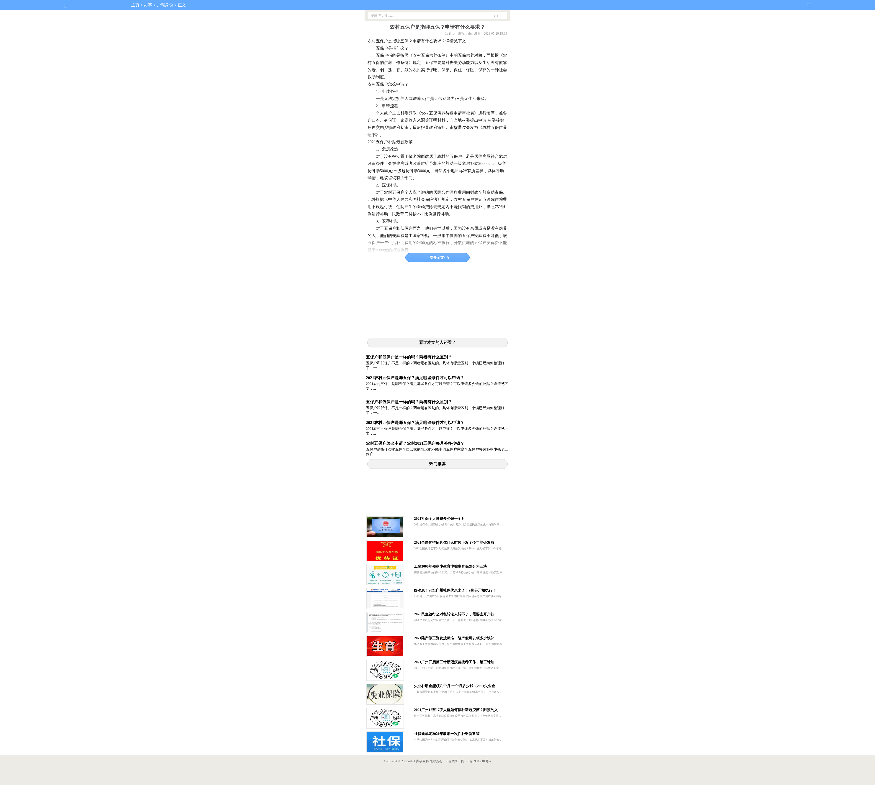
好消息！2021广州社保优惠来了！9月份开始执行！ (455, 590)
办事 (148, 5)
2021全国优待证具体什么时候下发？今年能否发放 (454, 542)
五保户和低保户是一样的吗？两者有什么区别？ (409, 357)
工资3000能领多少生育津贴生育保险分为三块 (450, 566)
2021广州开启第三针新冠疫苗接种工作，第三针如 (454, 662)
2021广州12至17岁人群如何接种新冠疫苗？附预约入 (456, 710)
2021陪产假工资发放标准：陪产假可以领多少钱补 (454, 638)
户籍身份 (165, 5)
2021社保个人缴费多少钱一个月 (439, 518)
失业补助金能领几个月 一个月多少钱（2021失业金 (454, 686)
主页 (135, 5)
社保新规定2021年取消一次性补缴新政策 (447, 734)
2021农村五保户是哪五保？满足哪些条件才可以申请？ (415, 377)
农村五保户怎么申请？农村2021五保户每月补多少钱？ (415, 443)
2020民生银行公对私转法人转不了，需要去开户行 (454, 614)
